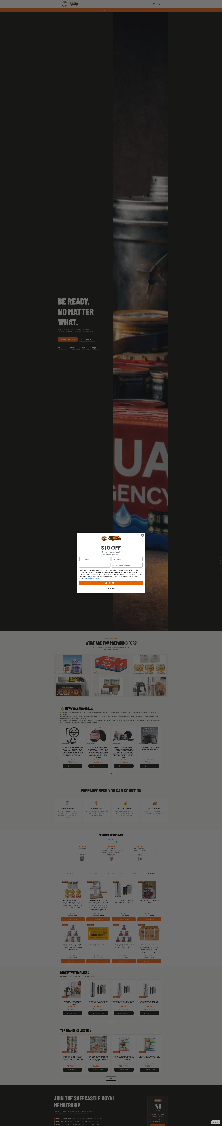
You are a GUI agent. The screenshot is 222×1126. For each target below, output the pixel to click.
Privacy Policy (89, 578)
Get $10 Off (111, 583)
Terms (97, 578)
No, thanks (111, 588)
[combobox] (114, 565)
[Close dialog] (142, 535)
